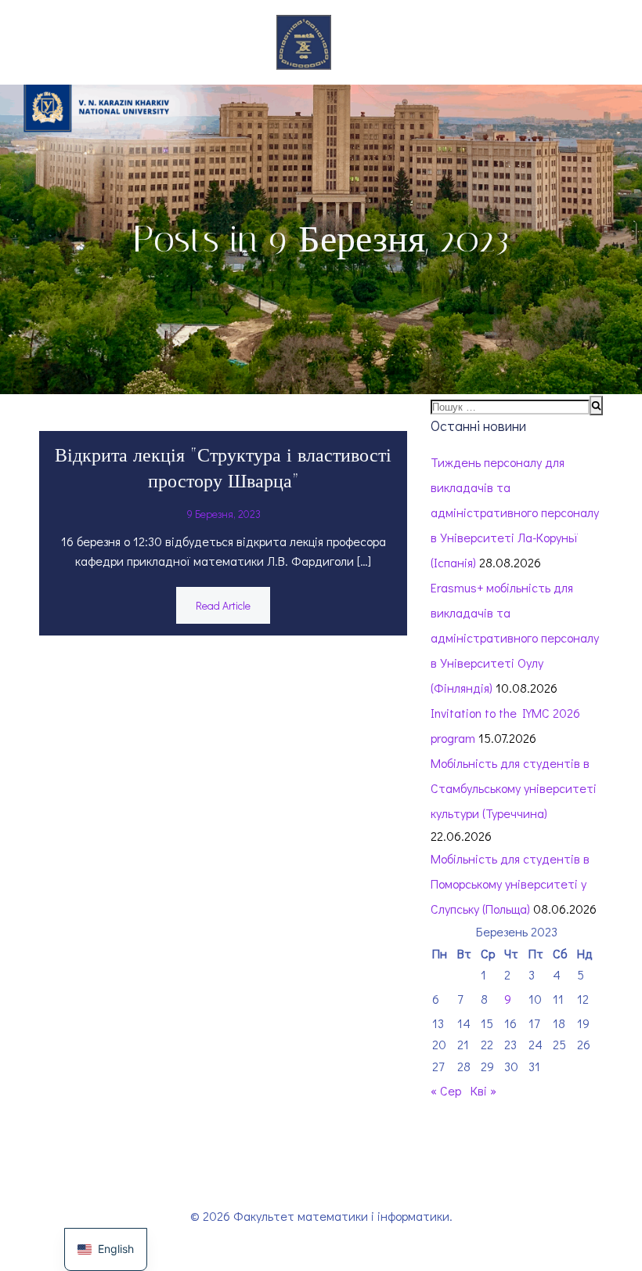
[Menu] (356, 42)
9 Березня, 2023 (223, 513)
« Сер (446, 1090)
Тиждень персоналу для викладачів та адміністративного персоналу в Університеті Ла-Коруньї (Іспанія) (515, 512)
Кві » (483, 1090)
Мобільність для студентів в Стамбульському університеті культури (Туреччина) (514, 788)
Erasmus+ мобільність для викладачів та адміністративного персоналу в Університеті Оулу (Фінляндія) (515, 637)
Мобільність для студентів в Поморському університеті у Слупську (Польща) (510, 883)
